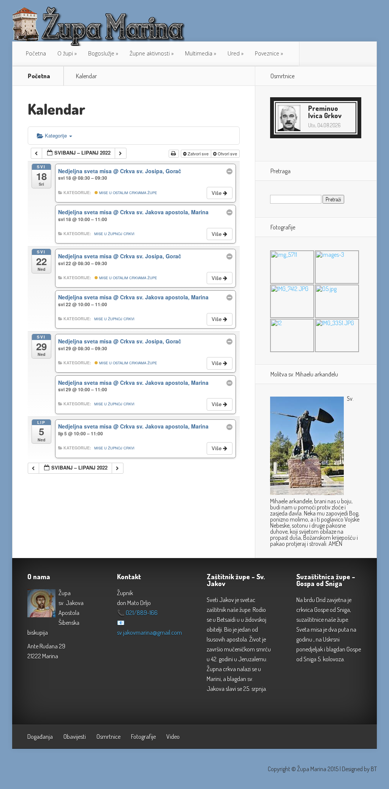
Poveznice (267, 53)
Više (217, 192)
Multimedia (198, 53)
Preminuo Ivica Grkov (325, 112)
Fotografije (143, 736)
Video (173, 736)
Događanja (40, 736)
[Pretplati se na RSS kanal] (308, 54)
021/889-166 (142, 613)
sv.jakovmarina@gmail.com (149, 632)
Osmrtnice (108, 736)
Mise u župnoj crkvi (114, 233)
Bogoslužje (101, 53)
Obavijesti (74, 736)
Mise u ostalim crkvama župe (127, 192)
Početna (36, 53)
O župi (65, 53)
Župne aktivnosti (150, 53)
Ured (234, 53)
